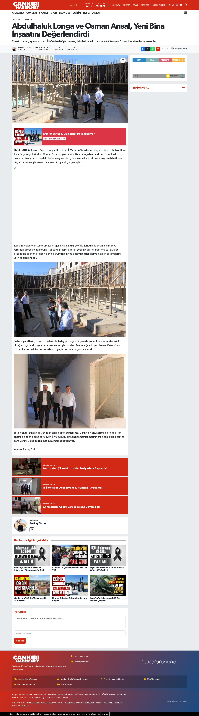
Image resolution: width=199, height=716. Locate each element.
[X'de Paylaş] (147, 49)
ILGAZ (60, 703)
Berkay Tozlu (38, 523)
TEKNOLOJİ (39, 698)
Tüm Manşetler (153, 679)
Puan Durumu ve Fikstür (114, 679)
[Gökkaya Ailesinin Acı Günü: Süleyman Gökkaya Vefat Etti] (32, 555)
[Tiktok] (163, 662)
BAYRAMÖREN (33, 703)
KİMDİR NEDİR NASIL (20, 706)
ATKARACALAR (18, 703)
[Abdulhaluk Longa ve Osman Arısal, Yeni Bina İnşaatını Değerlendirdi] (70, 89)
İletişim (22, 694)
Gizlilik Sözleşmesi (35, 694)
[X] (149, 662)
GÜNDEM (31, 13)
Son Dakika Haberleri (26, 684)
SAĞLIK (15, 698)
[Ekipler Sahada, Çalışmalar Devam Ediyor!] (70, 585)
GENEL (71, 694)
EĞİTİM (77, 13)
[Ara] (186, 5)
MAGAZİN (121, 694)
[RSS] (173, 662)
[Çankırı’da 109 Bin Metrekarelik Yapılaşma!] (32, 585)
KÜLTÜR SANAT (108, 694)
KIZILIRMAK (70, 703)
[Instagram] (154, 662)
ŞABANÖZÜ (108, 703)
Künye (14, 694)
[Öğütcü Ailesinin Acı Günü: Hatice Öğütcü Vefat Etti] (108, 555)
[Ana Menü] (185, 13)
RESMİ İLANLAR (91, 13)
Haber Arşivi (66, 684)
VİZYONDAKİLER (53, 698)
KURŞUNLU (89, 703)
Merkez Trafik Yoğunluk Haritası (74, 679)
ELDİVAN (52, 703)
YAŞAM (64, 698)
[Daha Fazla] (158, 49)
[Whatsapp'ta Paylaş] (152, 49)
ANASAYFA (18, 13)
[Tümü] (183, 88)
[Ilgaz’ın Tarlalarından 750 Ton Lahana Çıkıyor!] (108, 585)
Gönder (20, 641)
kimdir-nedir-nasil (92, 694)
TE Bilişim (183, 701)
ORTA (98, 703)
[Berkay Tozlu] (20, 525)
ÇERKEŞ (44, 703)
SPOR (53, 13)
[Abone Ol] (179, 49)
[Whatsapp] (168, 662)
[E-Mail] (32, 529)
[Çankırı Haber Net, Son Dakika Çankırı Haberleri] (26, 5)
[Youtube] (158, 662)
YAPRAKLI (119, 703)
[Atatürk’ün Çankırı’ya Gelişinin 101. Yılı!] (70, 555)
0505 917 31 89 (81, 657)
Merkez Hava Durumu (27, 679)
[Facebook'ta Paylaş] (143, 49)
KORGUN (80, 703)
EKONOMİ (64, 13)
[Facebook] (144, 662)
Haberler (16, 19)
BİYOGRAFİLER (50, 694)
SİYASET (43, 13)
